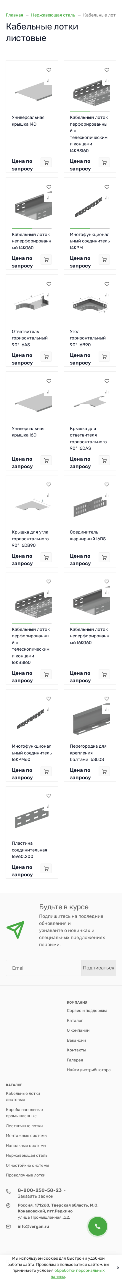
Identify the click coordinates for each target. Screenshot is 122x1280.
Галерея (75, 1060)
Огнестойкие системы (27, 1165)
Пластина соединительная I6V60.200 (29, 850)
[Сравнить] (48, 80)
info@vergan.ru (33, 1226)
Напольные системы (26, 1145)
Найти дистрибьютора (89, 1069)
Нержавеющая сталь (26, 1155)
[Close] (116, 1267)
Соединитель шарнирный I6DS (88, 535)
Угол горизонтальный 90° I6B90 (88, 338)
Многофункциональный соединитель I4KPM (90, 241)
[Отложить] (48, 70)
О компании (78, 1030)
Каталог (75, 1020)
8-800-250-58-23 (40, 1190)
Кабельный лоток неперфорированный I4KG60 (31, 241)
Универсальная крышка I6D (28, 432)
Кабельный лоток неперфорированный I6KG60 (89, 636)
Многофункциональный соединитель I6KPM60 (32, 753)
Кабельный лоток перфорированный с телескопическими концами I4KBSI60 (89, 134)
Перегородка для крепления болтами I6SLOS (88, 753)
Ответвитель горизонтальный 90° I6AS (30, 338)
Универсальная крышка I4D (28, 121)
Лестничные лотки (24, 1125)
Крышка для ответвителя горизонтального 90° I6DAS (88, 438)
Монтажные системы (26, 1135)
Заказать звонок (35, 1196)
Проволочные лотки (25, 1175)
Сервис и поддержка (87, 1010)
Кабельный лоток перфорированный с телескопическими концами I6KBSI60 (31, 646)
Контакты (76, 1050)
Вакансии (76, 1040)
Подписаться (98, 968)
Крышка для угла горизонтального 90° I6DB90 (30, 538)
